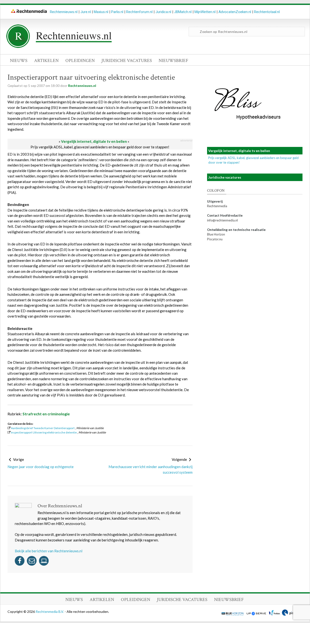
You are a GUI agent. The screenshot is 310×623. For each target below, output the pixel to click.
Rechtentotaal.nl (267, 12)
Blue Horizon (216, 234)
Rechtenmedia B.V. (50, 611)
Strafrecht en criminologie (46, 413)
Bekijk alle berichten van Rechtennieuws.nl (48, 551)
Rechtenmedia (217, 206)
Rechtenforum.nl (139, 12)
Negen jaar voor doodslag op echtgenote (41, 466)
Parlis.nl (117, 12)
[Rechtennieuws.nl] (59, 47)
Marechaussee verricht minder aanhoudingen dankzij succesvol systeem (150, 469)
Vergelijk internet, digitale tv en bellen (94, 141)
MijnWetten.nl (205, 12)
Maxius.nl (101, 12)
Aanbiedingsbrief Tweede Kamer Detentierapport (43, 428)
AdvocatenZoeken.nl (234, 12)
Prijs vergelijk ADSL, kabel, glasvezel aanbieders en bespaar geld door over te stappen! (100, 147)
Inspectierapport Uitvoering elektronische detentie (44, 432)
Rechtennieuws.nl (64, 12)
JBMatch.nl (183, 12)
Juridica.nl (163, 12)
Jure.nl (85, 12)
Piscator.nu (215, 239)
